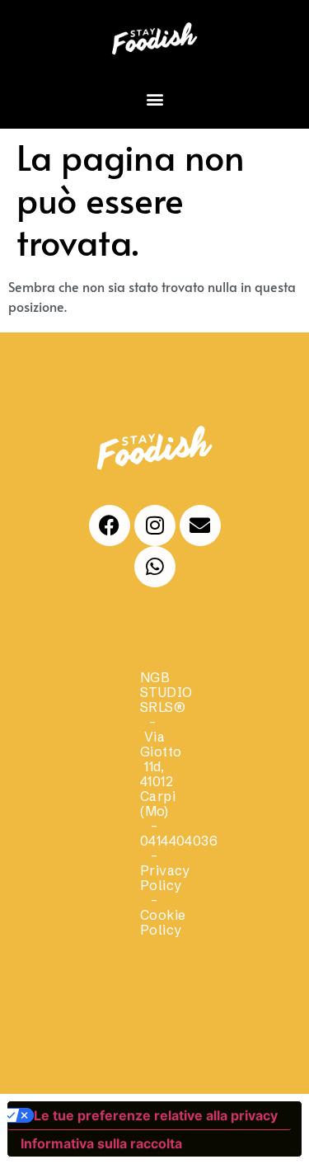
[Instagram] (155, 525)
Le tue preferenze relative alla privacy (156, 1115)
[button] (154, 98)
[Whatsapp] (155, 566)
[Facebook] (109, 525)
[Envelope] (200, 525)
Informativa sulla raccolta (101, 1143)
